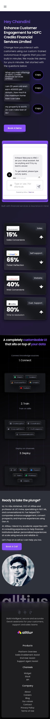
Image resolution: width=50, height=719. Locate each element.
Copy (38, 74)
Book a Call (12, 546)
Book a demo (15, 128)
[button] (5, 5)
